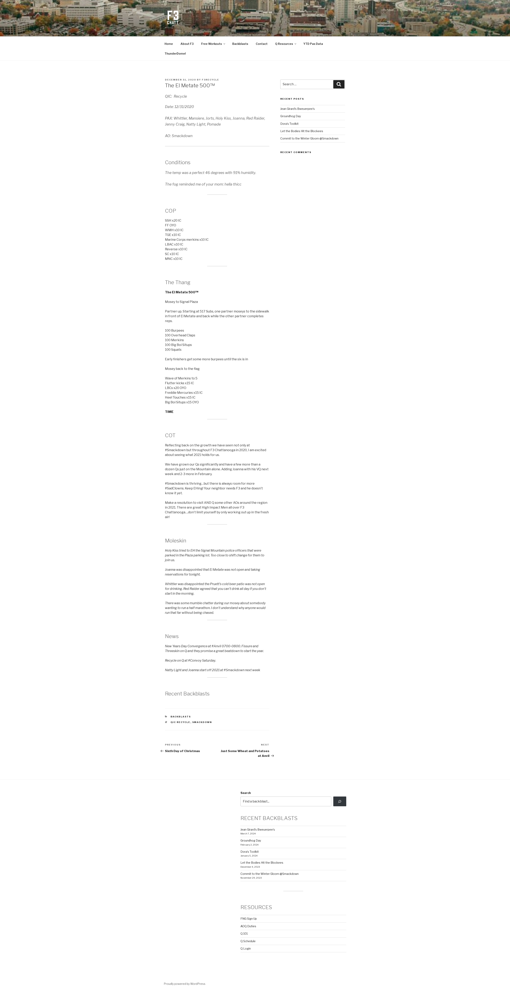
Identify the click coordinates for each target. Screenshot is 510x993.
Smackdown (202, 722)
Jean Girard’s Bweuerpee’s (297, 108)
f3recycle (210, 79)
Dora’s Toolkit (289, 123)
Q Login (245, 948)
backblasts (181, 716)
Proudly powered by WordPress (184, 983)
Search (245, 793)
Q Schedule (248, 941)
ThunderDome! (175, 53)
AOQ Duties (248, 926)
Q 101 (244, 933)
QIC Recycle (180, 722)
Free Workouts (211, 43)
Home (169, 43)
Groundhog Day (290, 116)
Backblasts (240, 43)
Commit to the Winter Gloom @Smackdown (309, 138)
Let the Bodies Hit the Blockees (301, 131)
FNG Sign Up (248, 918)
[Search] (339, 801)
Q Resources (284, 43)
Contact (262, 43)
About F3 (187, 43)
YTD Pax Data (313, 43)
